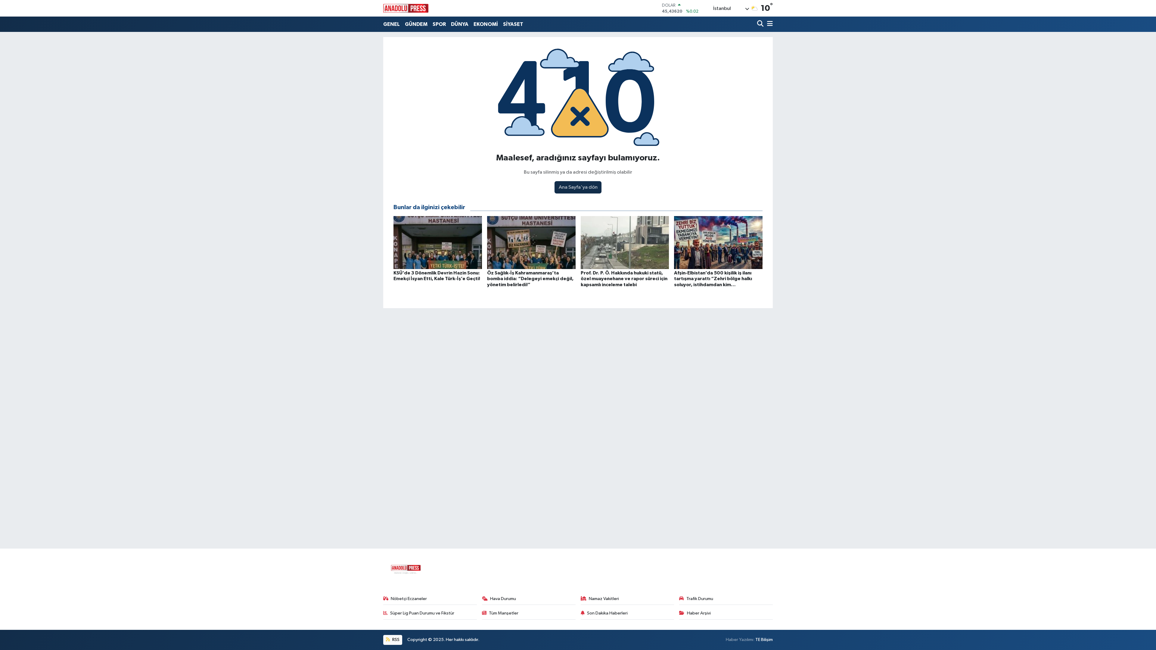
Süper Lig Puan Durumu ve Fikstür (422, 613)
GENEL (391, 24)
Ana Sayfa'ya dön (578, 187)
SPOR (439, 24)
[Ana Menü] (769, 24)
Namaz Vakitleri (604, 598)
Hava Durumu (503, 598)
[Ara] (761, 24)
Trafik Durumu (699, 598)
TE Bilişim (764, 639)
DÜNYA (459, 24)
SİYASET (513, 24)
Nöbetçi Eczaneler (409, 598)
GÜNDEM (416, 24)
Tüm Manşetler (503, 613)
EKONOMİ (486, 24)
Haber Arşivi (699, 613)
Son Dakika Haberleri (607, 613)
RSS (395, 639)
